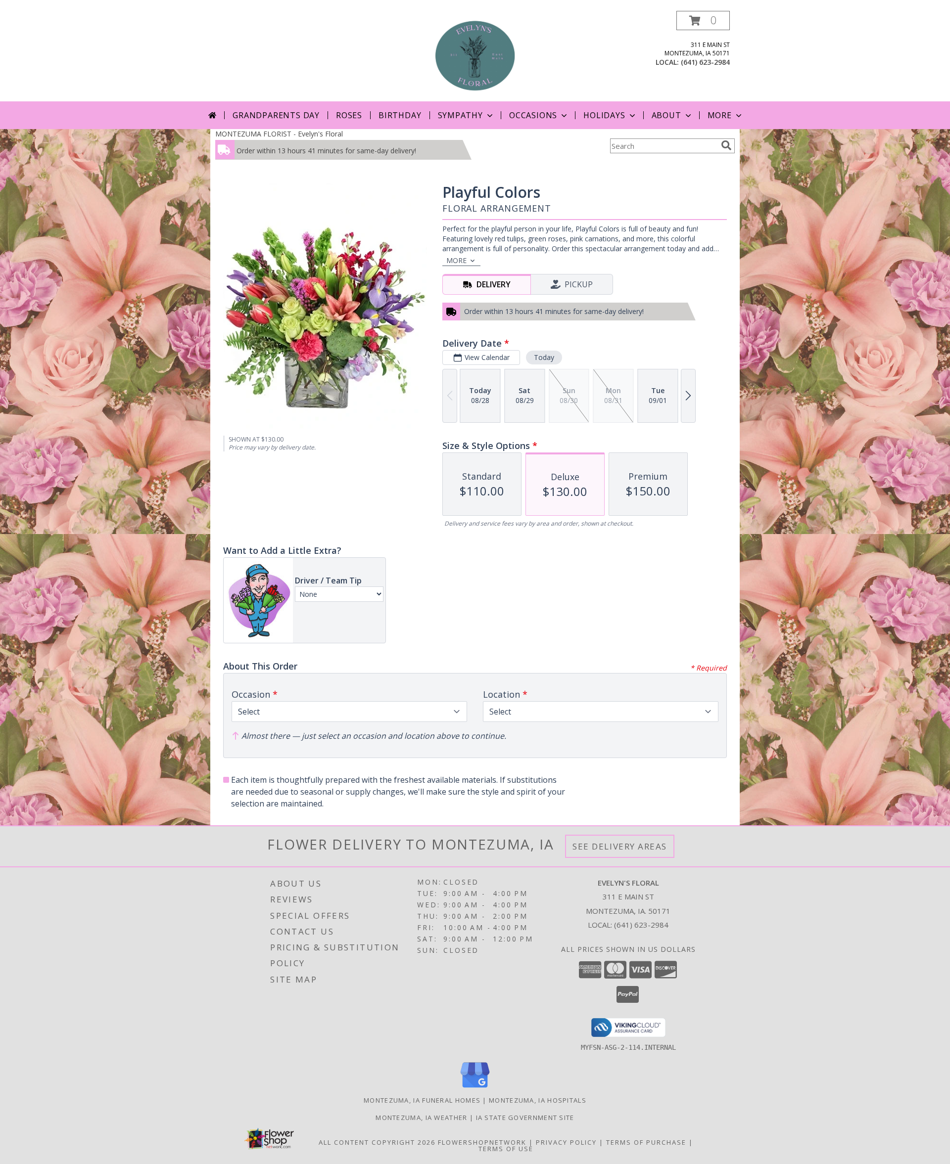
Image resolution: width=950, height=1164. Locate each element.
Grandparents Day (276, 115)
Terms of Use (505, 1148)
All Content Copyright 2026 (377, 1142)
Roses (349, 115)
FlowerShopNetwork (482, 1142)
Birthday (400, 115)
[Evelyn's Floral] (475, 56)
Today (544, 357)
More (720, 115)
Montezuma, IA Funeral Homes (422, 1100)
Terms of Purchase (646, 1142)
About (666, 115)
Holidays (604, 115)
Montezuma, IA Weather (421, 1117)
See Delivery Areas (619, 846)
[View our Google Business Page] (475, 1088)
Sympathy (460, 115)
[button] (703, 20)
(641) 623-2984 (705, 62)
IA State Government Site (525, 1117)
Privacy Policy (566, 1142)
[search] (726, 145)
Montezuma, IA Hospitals (537, 1100)
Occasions (533, 115)
